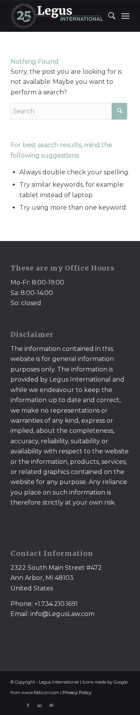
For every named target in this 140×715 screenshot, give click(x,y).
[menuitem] (108, 15)
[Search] (108, 15)
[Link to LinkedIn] (40, 705)
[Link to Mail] (51, 705)
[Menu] (125, 16)
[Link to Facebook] (28, 705)
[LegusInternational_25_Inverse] (58, 15)
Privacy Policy (77, 692)
